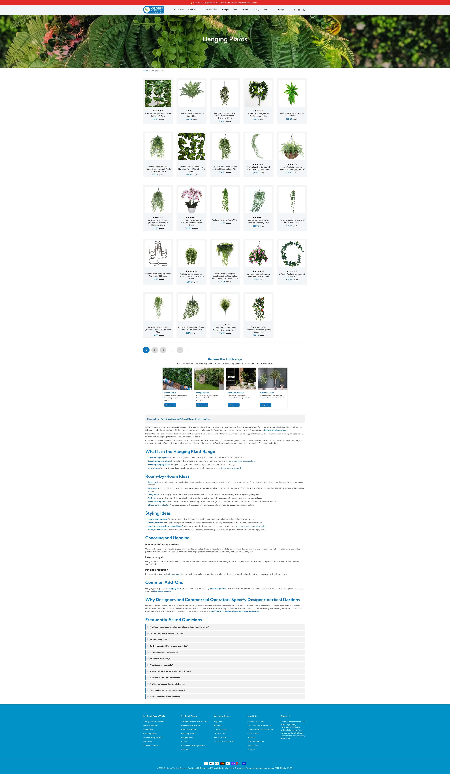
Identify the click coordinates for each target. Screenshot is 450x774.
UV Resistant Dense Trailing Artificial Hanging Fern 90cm (225, 167)
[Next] (188, 350)
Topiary (184, 741)
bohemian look (235, 461)
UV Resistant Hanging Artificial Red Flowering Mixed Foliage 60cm (258, 329)
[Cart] (304, 9)
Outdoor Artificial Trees (224, 741)
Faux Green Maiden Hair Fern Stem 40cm (191, 114)
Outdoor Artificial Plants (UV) (193, 721)
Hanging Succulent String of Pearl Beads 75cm (292, 221)
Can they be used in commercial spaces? (167, 690)
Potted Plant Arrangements (193, 745)
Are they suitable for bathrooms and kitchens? (170, 671)
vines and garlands (218, 588)
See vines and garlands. (231, 468)
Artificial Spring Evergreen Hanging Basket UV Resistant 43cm (191, 276)
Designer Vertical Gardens (175, 768)
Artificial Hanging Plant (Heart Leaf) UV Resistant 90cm (191, 328)
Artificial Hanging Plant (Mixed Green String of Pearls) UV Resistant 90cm (158, 168)
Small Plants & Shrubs (190, 725)
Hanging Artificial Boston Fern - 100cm (292, 114)
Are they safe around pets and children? (167, 684)
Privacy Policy (253, 745)
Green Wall (148, 729)
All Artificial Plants (185, 419)
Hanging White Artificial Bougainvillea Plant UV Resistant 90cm (225, 115)
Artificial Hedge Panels (153, 737)
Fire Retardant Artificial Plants (261, 729)
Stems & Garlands (189, 729)
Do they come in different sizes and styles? (169, 646)
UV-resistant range (162, 591)
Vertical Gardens (150, 725)
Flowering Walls (150, 733)
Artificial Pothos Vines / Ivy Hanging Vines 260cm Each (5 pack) (191, 168)
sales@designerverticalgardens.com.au (242, 611)
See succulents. (249, 461)
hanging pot (174, 574)
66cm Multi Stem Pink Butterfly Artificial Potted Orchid (191, 222)
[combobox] (283, 10)
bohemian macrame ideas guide (252, 526)
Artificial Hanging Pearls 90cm (225, 220)
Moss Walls (147, 741)
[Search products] (294, 10)
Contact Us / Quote (256, 721)
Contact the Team (203, 419)
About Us (252, 737)
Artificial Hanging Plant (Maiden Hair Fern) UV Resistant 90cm (158, 222)
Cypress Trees (220, 729)
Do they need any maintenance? (164, 652)
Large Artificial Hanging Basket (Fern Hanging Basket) (292, 168)
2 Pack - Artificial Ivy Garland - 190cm (292, 275)
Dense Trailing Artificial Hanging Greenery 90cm (258, 221)
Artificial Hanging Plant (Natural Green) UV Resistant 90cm (158, 329)
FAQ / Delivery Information (259, 725)
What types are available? (161, 665)
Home (145, 70)
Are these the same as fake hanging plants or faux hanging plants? (179, 627)
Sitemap (251, 749)
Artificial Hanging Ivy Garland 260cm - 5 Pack (158, 114)
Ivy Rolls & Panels (150, 745)
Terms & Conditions (256, 741)
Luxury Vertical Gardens (153, 721)
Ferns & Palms (220, 737)
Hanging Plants (187, 737)
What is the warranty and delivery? (165, 696)
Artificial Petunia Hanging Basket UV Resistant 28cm (258, 275)
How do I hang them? (159, 639)
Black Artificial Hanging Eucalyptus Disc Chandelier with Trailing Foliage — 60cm (225, 275)
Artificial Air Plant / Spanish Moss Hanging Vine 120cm (258, 168)
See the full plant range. (275, 430)
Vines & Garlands (168, 419)
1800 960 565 (216, 611)
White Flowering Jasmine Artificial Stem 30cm (258, 114)
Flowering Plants (188, 733)
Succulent (185, 749)
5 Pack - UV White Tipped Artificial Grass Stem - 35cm (225, 328)
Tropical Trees (220, 733)
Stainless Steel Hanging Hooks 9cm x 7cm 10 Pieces (158, 274)
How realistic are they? (160, 658)
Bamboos (218, 725)
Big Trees (218, 721)
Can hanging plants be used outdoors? (167, 633)
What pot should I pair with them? (165, 677)
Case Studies (253, 733)
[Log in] (298, 9)
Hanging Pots (153, 419)
